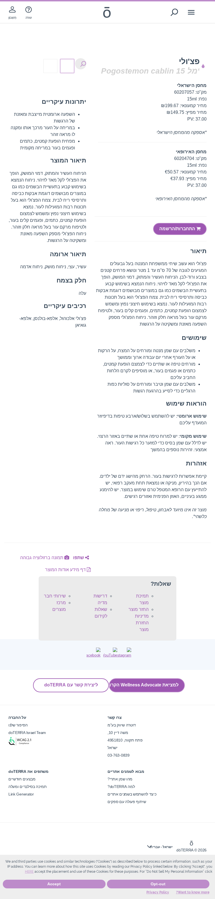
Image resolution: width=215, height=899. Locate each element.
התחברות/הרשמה (177, 228)
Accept (54, 884)
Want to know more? (192, 892)
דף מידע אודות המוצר (66, 569)
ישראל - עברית (161, 847)
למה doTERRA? (121, 786)
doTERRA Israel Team (27, 732)
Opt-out (158, 884)
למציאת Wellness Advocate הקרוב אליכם (144, 685)
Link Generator (21, 794)
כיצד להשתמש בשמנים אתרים (132, 794)
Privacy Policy (157, 892)
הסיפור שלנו (18, 725)
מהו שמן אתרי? (120, 779)
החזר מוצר (138, 609)
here (29, 872)
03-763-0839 (119, 755)
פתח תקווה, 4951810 (125, 740)
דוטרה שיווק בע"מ (122, 725)
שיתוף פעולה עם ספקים (127, 801)
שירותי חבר (55, 596)
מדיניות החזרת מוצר (142, 623)
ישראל (112, 747)
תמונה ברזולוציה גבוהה (42, 557)
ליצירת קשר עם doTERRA (71, 685)
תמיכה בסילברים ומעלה (27, 786)
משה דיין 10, (118, 732)
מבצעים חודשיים (22, 779)
